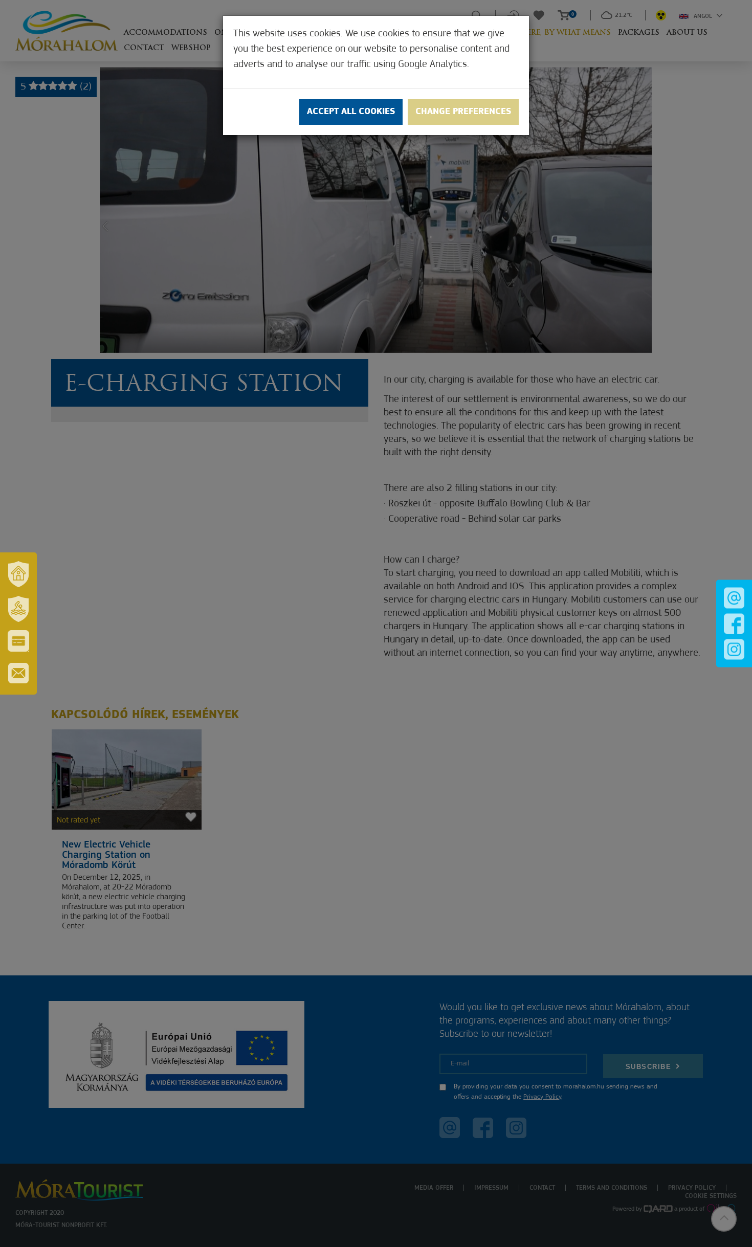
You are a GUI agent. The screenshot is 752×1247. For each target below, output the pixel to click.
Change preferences (463, 112)
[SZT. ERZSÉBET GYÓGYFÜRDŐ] (18, 608)
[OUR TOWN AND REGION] (18, 574)
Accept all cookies (351, 112)
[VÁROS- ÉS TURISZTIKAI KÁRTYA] (18, 641)
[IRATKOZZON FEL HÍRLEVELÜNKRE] (18, 673)
